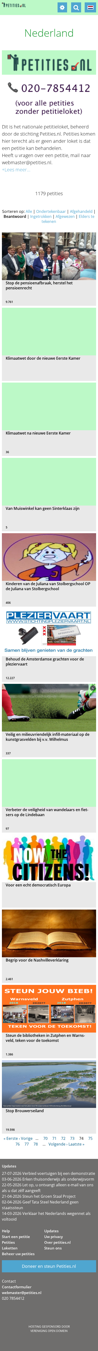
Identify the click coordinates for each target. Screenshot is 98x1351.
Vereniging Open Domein (49, 1331)
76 (17, 1144)
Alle (29, 211)
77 (26, 1144)
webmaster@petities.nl (21, 1292)
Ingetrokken (41, 216)
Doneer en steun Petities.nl (49, 1266)
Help (6, 1230)
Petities (8, 1242)
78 (36, 1144)
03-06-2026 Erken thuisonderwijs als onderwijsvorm (48, 1179)
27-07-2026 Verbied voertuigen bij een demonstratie (48, 1173)
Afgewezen (65, 216)
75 (90, 1138)
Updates (51, 1230)
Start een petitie (16, 1236)
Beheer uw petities (18, 1253)
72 (63, 1138)
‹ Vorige (26, 1138)
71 (54, 1138)
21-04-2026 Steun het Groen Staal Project (39, 1196)
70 (45, 1138)
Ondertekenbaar (51, 211)
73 (72, 1138)
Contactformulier (16, 1286)
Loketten (10, 1248)
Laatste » (76, 1144)
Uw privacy (53, 1236)
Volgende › (58, 1144)
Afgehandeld (81, 211)
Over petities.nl (57, 1242)
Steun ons (53, 1248)
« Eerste (11, 1138)
